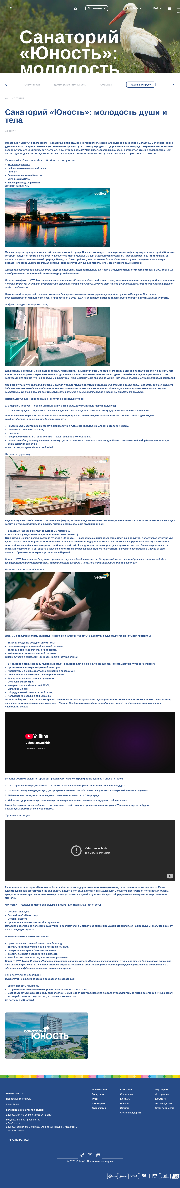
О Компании (126, 1094)
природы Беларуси (56, 259)
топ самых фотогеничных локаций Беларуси (99, 890)
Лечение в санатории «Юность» (25, 175)
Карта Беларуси (140, 84)
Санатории (98, 1103)
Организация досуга (19, 178)
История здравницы (19, 164)
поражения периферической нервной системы (35, 646)
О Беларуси (32, 84)
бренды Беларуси (62, 541)
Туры (95, 1098)
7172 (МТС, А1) (18, 1139)
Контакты (125, 1098)
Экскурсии (98, 1094)
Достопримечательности (70, 84)
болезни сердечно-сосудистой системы (31, 642)
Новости (124, 1103)
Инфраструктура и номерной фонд (27, 168)
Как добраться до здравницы (24, 182)
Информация (162, 1094)
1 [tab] (90, 1060)
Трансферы (99, 1108)
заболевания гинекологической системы (32, 653)
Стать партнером (164, 1108)
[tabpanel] (46, 1035)
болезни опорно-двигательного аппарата (32, 650)
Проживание (99, 1089)
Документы (161, 1098)
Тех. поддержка (163, 1103)
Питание (12, 171)
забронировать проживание (58, 371)
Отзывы (124, 1108)
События (106, 84)
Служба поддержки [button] (131, 1112)
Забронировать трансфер (23, 985)
